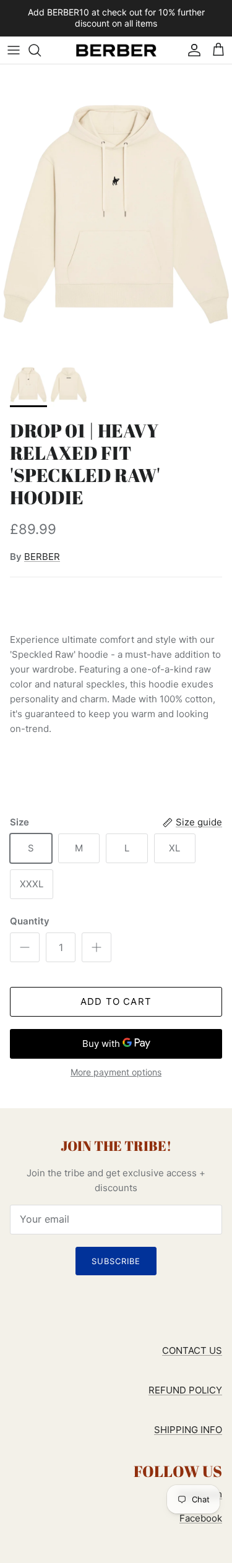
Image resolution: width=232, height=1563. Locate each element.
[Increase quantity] (96, 947)
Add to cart (116, 1001)
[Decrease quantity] (25, 947)
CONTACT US (192, 1350)
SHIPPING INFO (188, 1430)
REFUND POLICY (185, 1390)
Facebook (200, 1518)
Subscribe (116, 1261)
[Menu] (13, 50)
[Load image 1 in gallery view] (116, 209)
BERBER (42, 556)
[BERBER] (116, 50)
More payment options (116, 1072)
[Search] (40, 50)
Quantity (29, 921)
